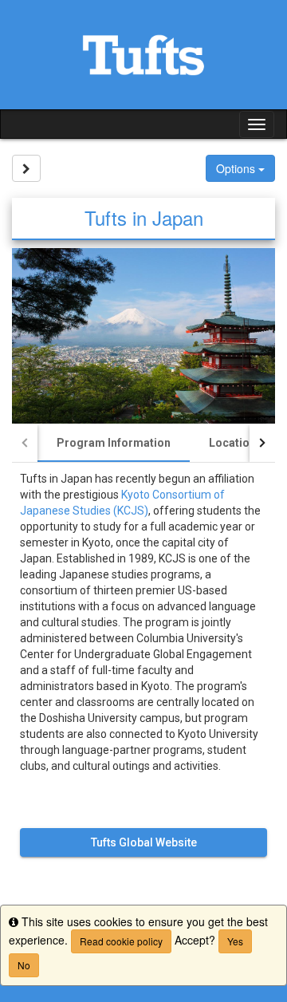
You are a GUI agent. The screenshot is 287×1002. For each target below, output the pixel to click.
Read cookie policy (121, 941)
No (24, 965)
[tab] (113, 443)
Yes (235, 941)
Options (237, 168)
